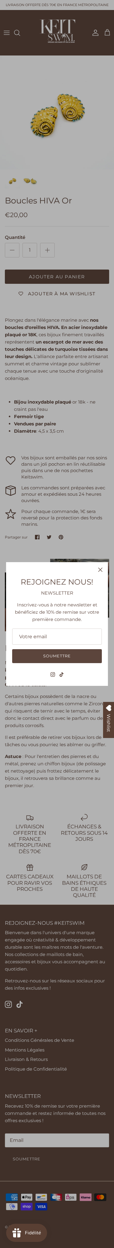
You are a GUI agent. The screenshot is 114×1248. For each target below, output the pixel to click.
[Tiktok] (61, 674)
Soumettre (57, 655)
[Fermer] (100, 569)
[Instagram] (52, 674)
